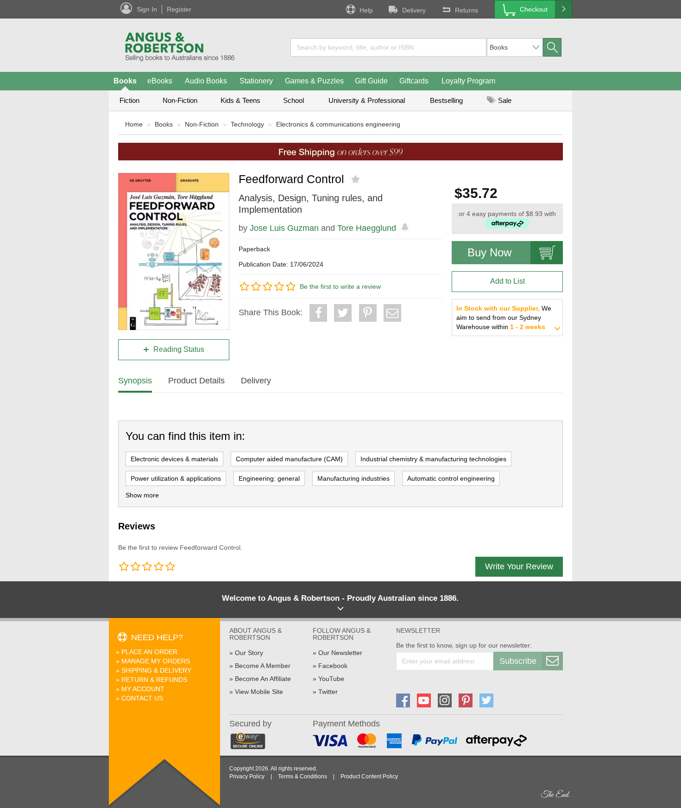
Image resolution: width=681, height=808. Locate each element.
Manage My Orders (155, 661)
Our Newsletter (340, 652)
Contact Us (142, 698)
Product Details (196, 380)
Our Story (249, 652)
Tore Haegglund (366, 228)
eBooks (159, 81)
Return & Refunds (154, 679)
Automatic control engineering (451, 478)
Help (366, 10)
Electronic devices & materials (174, 459)
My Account (142, 689)
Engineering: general (269, 478)
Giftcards (414, 81)
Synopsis (135, 380)
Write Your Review (519, 566)
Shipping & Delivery (156, 670)
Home (134, 124)
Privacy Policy (247, 776)
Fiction (129, 100)
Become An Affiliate (263, 678)
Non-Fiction (180, 100)
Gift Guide (371, 81)
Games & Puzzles (314, 81)
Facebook (332, 665)
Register (179, 9)
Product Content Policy (369, 776)
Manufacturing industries (353, 478)
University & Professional (366, 100)
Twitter (328, 691)
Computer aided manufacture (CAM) (289, 459)
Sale (503, 100)
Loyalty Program (468, 81)
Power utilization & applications (176, 478)
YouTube (331, 678)
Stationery (256, 81)
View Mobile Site (259, 691)
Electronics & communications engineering (338, 124)
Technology (247, 124)
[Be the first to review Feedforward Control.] (356, 179)
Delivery (414, 10)
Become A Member (262, 665)
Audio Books (206, 81)
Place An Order (149, 651)
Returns (466, 10)
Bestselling (446, 100)
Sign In (147, 9)
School (293, 100)
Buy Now (489, 252)
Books (125, 81)
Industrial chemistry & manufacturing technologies (433, 459)
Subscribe (517, 661)
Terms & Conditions (302, 776)
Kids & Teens (240, 100)
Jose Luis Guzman (284, 228)
